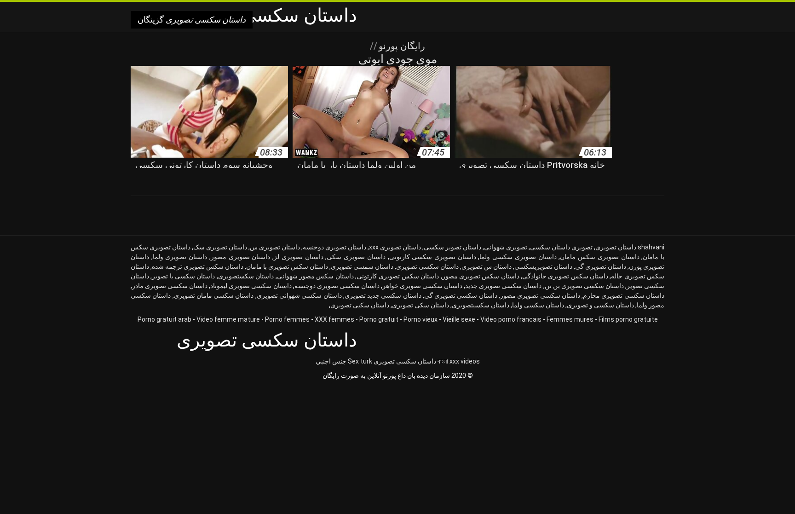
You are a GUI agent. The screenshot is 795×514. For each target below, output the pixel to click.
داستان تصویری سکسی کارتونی (432, 256)
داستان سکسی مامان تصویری (214, 295)
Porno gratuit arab (164, 319)
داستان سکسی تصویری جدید (503, 285)
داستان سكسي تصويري (427, 266)
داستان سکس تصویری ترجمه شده (197, 266)
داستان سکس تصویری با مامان (287, 266)
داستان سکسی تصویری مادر (169, 285)
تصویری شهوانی (505, 247)
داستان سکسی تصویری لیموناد (250, 285)
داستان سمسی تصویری (362, 266)
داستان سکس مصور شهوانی (315, 276)
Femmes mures (570, 319)
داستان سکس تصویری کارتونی (398, 276)
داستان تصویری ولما (180, 256)
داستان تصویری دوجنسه (334, 247)
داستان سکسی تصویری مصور (540, 295)
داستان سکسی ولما (538, 305)
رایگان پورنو (400, 46)
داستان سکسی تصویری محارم (623, 295)
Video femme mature (228, 319)
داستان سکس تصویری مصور (480, 276)
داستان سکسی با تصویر (183, 276)
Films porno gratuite (628, 319)
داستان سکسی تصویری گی (460, 295)
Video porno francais (511, 319)
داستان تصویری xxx (395, 247)
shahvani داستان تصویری (629, 247)
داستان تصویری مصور (240, 256)
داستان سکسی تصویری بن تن (584, 285)
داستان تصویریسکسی (543, 266)
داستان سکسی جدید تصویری (383, 295)
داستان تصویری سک (220, 247)
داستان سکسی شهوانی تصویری (299, 295)
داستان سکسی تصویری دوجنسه (337, 285)
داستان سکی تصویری (420, 305)
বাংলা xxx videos (459, 361)
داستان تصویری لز (298, 256)
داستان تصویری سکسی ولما (517, 256)
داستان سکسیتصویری (480, 305)
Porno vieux (420, 319)
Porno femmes (287, 319)
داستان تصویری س (275, 247)
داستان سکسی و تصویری (600, 305)
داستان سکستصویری (246, 276)
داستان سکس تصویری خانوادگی (565, 276)
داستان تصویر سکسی (452, 247)
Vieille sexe (459, 319)
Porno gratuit (378, 319)
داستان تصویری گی (600, 266)
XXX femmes (334, 319)
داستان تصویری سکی (356, 256)
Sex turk (360, 361)
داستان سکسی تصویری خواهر (422, 285)
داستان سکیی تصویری (359, 305)
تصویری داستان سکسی (561, 247)
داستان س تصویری (486, 266)
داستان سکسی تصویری (405, 361)
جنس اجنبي (331, 361)
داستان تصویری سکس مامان (599, 256)
